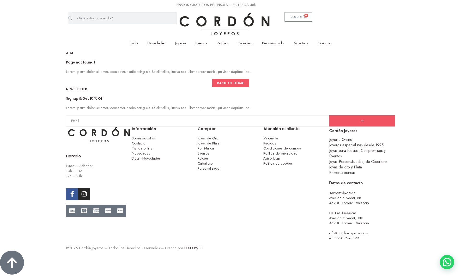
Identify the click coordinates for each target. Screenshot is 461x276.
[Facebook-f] (72, 194)
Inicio (134, 43)
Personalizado (273, 43)
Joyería (180, 43)
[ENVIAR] (362, 120)
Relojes (222, 43)
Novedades (156, 43)
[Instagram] (84, 194)
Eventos (201, 43)
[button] (447, 262)
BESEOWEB (193, 248)
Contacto (324, 43)
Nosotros (301, 43)
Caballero (245, 43)
